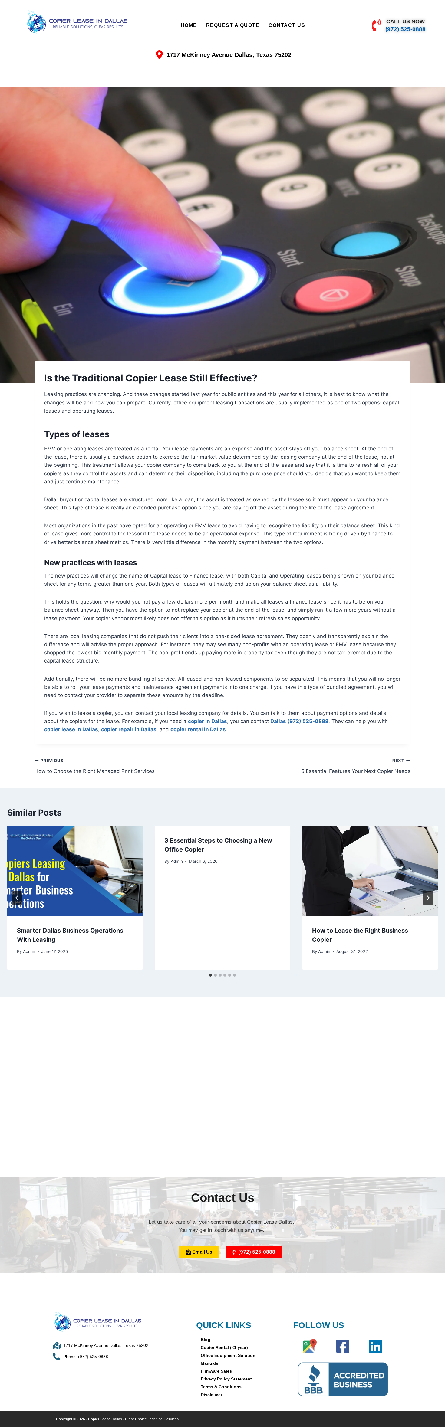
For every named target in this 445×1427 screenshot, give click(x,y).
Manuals (209, 1363)
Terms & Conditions (221, 1386)
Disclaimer (211, 1394)
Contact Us (287, 25)
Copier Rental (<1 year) (224, 1347)
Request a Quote (233, 25)
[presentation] (75, 871)
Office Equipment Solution (228, 1355)
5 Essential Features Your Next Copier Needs (355, 766)
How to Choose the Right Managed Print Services (95, 766)
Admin (29, 951)
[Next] (428, 898)
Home (189, 25)
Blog (205, 1339)
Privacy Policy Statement (226, 1378)
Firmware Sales (216, 1371)
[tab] (210, 975)
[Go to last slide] (17, 898)
